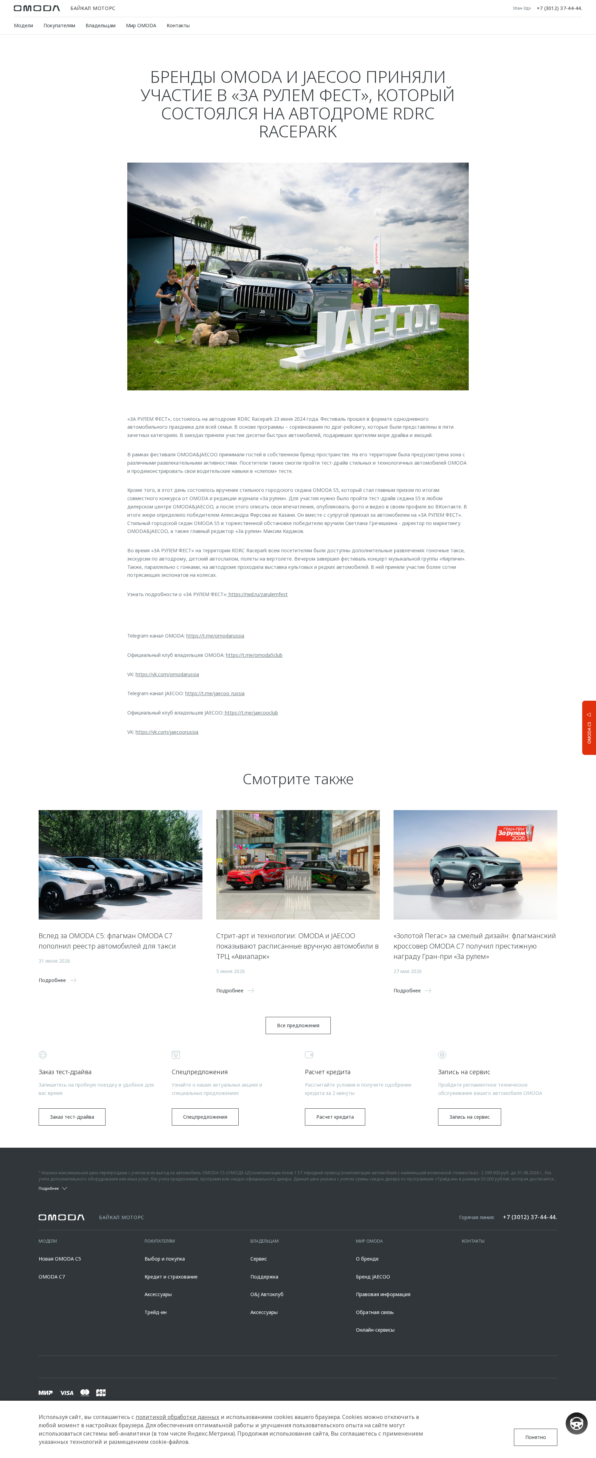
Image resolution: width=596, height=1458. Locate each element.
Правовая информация (383, 1294)
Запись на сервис (469, 1117)
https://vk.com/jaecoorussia (167, 732)
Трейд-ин (156, 1312)
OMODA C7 (52, 1276)
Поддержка (264, 1276)
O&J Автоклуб (267, 1294)
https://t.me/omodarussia (215, 635)
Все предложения (298, 1025)
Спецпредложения (205, 1117)
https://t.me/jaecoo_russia (215, 693)
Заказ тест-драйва (72, 1117)
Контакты (178, 25)
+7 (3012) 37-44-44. (559, 8)
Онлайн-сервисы (375, 1329)
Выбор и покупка (165, 1258)
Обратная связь (375, 1312)
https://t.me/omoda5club (254, 655)
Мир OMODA (141, 25)
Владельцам (101, 25)
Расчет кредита (335, 1117)
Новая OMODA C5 (60, 1258)
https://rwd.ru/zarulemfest (257, 594)
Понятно (535, 1437)
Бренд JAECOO (373, 1276)
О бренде (367, 1258)
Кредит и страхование (171, 1276)
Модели (23, 25)
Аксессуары (158, 1294)
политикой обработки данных (177, 1417)
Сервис (258, 1258)
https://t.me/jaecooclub (250, 712)
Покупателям (59, 25)
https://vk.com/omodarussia (167, 674)
